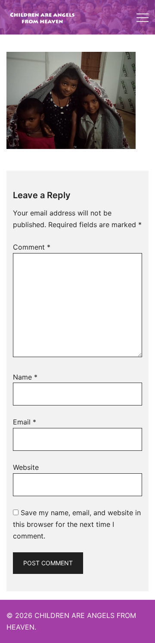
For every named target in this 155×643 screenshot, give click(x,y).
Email (24, 422)
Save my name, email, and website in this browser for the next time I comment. (77, 524)
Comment (31, 247)
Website (26, 467)
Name (25, 377)
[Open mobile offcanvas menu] (142, 17)
